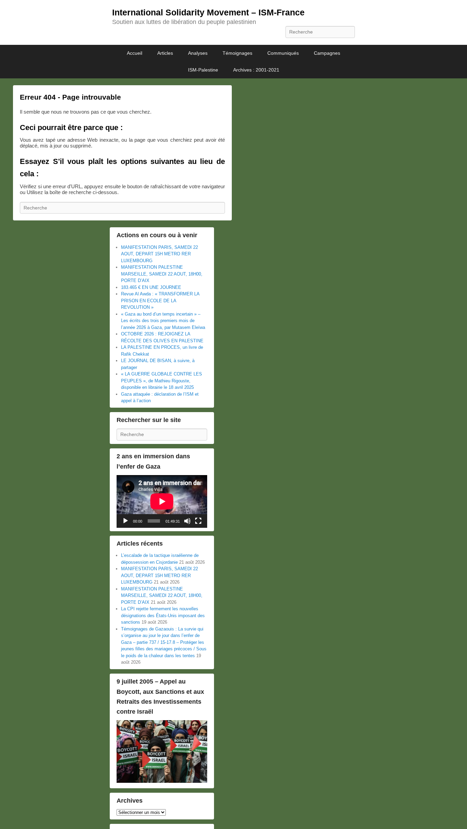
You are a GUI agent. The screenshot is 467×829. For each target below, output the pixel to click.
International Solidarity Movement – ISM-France (208, 12)
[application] (162, 501)
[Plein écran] (198, 521)
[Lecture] (125, 521)
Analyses (198, 53)
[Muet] (187, 521)
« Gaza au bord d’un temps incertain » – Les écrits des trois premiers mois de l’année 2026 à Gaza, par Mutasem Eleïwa (163, 320)
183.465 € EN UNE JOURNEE (151, 287)
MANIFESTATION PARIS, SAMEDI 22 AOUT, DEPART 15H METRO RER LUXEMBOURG (159, 254)
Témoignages (237, 53)
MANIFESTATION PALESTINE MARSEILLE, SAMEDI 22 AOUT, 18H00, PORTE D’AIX (161, 274)
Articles (165, 53)
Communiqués (283, 53)
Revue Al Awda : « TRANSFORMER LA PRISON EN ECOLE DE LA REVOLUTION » (160, 300)
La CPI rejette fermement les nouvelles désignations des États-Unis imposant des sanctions (163, 615)
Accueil (134, 53)
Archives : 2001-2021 (256, 70)
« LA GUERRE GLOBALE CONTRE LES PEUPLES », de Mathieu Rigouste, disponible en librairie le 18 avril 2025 (161, 380)
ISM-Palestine (203, 70)
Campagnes (327, 53)
